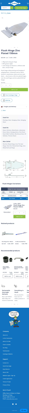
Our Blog (5, 347)
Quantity (3, 82)
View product (7, 212)
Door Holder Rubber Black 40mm (6, 267)
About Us (5, 335)
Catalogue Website (8, 354)
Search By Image (7, 366)
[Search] (11, 7)
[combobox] (7, 7)
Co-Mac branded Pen (20, 241)
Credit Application (7, 378)
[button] (1, 3)
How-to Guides (7, 344)
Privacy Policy (6, 385)
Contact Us (6, 363)
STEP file (8, 101)
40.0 (21, 195)
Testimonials (6, 351)
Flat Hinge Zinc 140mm (7, 241)
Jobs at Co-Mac (7, 341)
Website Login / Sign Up (9, 375)
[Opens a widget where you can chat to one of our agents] (24, 410)
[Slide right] (17, 47)
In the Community (7, 338)
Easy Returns (6, 369)
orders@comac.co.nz (11, 399)
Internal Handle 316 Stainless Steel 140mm (18, 267)
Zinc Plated (12, 198)
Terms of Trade (7, 381)
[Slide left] (11, 47)
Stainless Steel (12, 195)
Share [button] (4, 110)
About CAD (5, 372)
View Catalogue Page (11, 95)
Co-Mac (16, 410)
